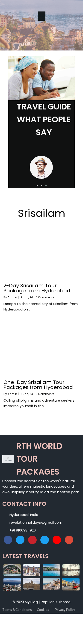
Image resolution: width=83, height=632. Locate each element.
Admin (12, 297)
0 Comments (45, 297)
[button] (37, 185)
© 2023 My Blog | (26, 601)
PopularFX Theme (56, 601)
